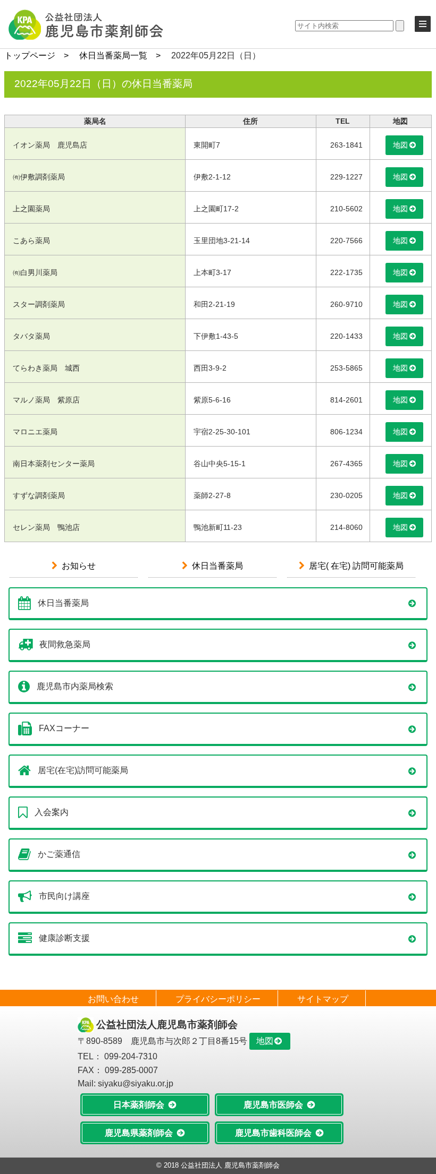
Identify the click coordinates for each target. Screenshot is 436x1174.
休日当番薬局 (217, 565)
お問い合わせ (113, 999)
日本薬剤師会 (138, 1104)
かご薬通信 (59, 854)
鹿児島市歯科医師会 (273, 1132)
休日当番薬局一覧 (113, 55)
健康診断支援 (64, 937)
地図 (400, 145)
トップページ (29, 55)
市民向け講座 (64, 896)
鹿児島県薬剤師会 (139, 1132)
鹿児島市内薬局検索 (75, 686)
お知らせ (79, 565)
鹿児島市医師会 (273, 1104)
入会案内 (52, 812)
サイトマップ (322, 999)
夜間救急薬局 (64, 644)
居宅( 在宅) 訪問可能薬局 (356, 565)
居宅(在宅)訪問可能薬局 (83, 770)
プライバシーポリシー (218, 999)
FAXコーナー (64, 728)
